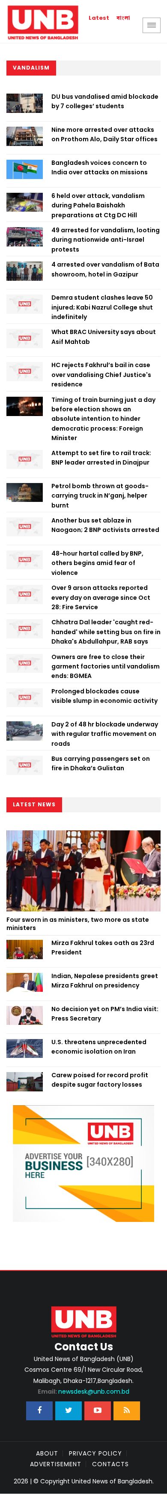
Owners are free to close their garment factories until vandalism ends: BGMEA (105, 667)
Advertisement (55, 1464)
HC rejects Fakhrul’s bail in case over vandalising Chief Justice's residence (101, 375)
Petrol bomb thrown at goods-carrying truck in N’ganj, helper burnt (100, 496)
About (47, 1453)
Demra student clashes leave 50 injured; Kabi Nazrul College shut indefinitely (102, 307)
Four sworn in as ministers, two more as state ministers (77, 924)
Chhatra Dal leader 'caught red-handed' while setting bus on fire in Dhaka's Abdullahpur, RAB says (106, 632)
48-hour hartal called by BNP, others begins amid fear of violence (97, 563)
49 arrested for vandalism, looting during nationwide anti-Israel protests (105, 240)
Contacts (110, 1464)
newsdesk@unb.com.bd (83, 1391)
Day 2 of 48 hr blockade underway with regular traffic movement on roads (104, 734)
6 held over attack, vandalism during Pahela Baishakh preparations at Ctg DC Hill (98, 205)
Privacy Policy (95, 1453)
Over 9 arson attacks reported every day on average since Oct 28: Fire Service (100, 597)
